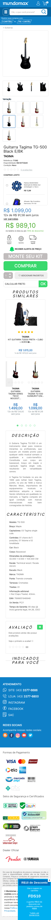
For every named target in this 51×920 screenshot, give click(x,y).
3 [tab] (24, 425)
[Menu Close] (6, 12)
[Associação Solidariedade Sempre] (11, 840)
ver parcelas (11, 218)
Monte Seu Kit (25, 256)
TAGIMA (9, 156)
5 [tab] (33, 425)
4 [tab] (28, 425)
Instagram (16, 702)
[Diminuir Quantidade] (10, 277)
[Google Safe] (28, 806)
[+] (40, 627)
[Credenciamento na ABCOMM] (12, 819)
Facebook (15, 708)
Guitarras (9, 28)
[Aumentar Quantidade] (10, 274)
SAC (11, 715)
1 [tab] (16, 425)
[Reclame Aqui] (35, 816)
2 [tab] (20, 425)
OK (43, 284)
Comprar (25, 265)
